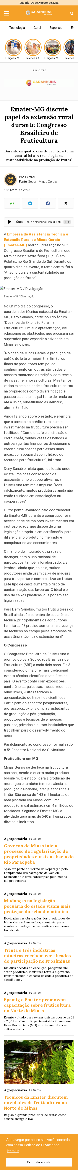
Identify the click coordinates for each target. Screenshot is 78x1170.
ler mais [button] (13, 1151)
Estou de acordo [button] (39, 1162)
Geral (37, 28)
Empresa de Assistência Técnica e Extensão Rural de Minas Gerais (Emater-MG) (36, 239)
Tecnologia (17, 28)
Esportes (56, 28)
